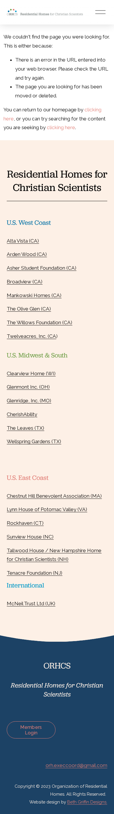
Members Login (31, 730)
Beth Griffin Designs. (87, 801)
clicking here (61, 127)
